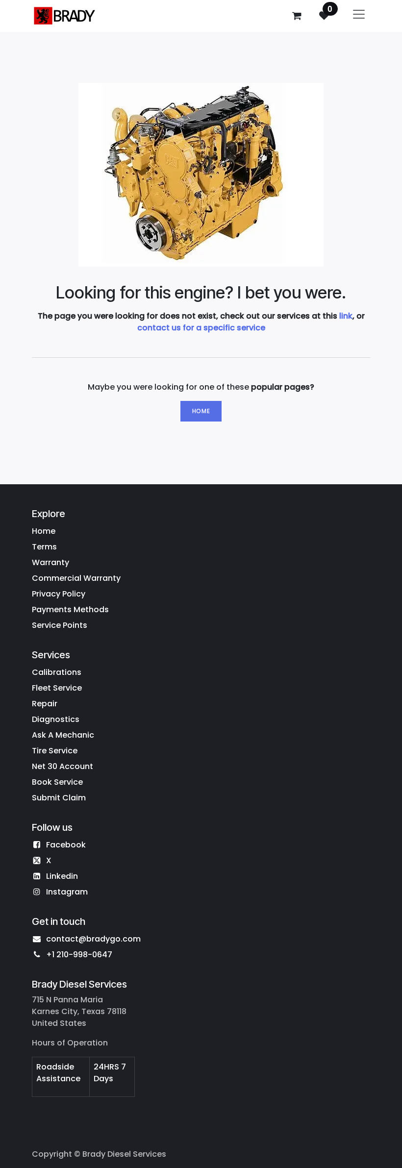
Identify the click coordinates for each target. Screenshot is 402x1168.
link (345, 316)
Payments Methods (70, 609)
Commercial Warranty (76, 578)
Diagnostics (55, 719)
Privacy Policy (58, 593)
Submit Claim (59, 797)
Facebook (66, 844)
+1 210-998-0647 (79, 954)
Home (201, 411)
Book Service (57, 782)
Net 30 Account (62, 766)
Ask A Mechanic (63, 735)
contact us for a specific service (201, 327)
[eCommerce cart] (296, 15)
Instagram (67, 891)
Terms (44, 546)
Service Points (59, 625)
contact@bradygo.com (93, 938)
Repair (44, 703)
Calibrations (56, 672)
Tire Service (54, 750)
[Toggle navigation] (359, 15)
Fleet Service (57, 688)
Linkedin (62, 876)
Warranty (50, 562)
